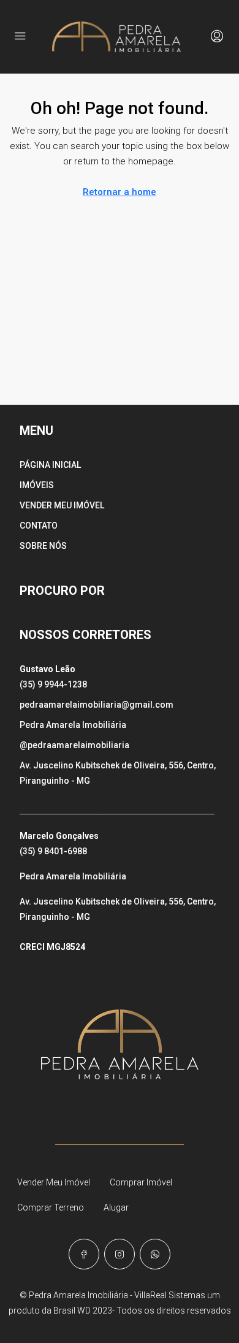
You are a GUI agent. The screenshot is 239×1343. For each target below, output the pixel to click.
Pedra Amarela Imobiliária (73, 725)
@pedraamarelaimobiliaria (74, 745)
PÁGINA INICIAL (50, 465)
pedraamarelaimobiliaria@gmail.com (96, 705)
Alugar (116, 1207)
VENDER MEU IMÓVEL (62, 505)
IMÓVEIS (37, 485)
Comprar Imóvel (141, 1182)
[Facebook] (84, 1254)
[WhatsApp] (155, 1254)
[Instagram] (119, 1254)
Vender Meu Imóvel (53, 1182)
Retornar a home (119, 191)
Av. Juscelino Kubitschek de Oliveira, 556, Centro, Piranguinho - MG (118, 773)
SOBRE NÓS (43, 546)
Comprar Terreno (50, 1207)
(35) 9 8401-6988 (53, 851)
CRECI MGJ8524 (52, 947)
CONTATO (39, 525)
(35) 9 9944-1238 (53, 684)
